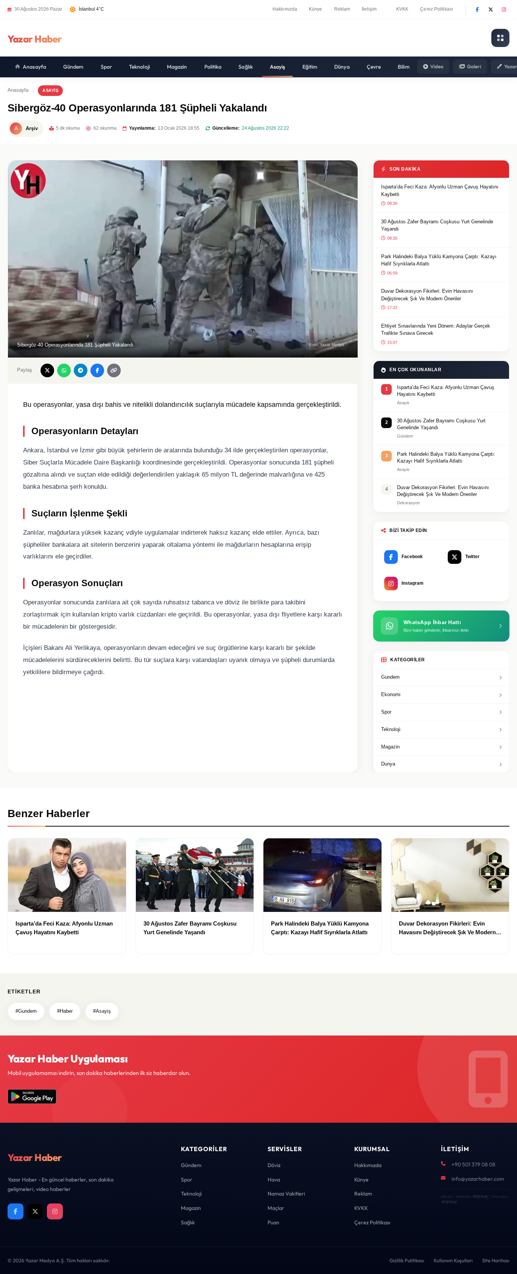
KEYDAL (480, 1196)
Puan (273, 1222)
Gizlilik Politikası (406, 1260)
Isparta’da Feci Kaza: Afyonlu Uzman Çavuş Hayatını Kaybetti (439, 190)
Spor (106, 66)
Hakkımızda (285, 9)
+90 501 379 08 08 (473, 1164)
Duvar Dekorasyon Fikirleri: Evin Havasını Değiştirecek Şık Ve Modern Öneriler (427, 294)
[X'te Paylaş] (47, 370)
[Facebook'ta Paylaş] (97, 370)
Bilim (404, 66)
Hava (274, 1179)
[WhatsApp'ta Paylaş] (64, 370)
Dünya (342, 66)
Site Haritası (495, 1260)
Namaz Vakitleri (286, 1193)
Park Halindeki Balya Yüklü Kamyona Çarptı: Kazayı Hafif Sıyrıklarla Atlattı (439, 260)
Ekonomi (390, 694)
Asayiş (277, 66)
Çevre (374, 66)
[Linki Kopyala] (114, 370)
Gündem (73, 66)
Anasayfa (34, 66)
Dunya (388, 764)
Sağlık (245, 66)
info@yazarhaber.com (478, 1178)
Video (436, 66)
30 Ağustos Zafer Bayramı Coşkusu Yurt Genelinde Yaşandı (437, 225)
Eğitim (310, 66)
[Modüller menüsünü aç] (500, 38)
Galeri (474, 66)
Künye (315, 9)
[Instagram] (503, 9)
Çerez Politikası (436, 9)
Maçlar (276, 1208)
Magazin (177, 66)
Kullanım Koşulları (453, 1260)
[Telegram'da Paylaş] (80, 370)
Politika (213, 66)
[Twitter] (490, 9)
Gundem (390, 677)
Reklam (342, 9)
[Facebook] (477, 9)
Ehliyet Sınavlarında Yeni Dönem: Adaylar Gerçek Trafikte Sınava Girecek (435, 329)
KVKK (402, 9)
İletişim (369, 9)
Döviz (274, 1165)
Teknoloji (139, 66)
